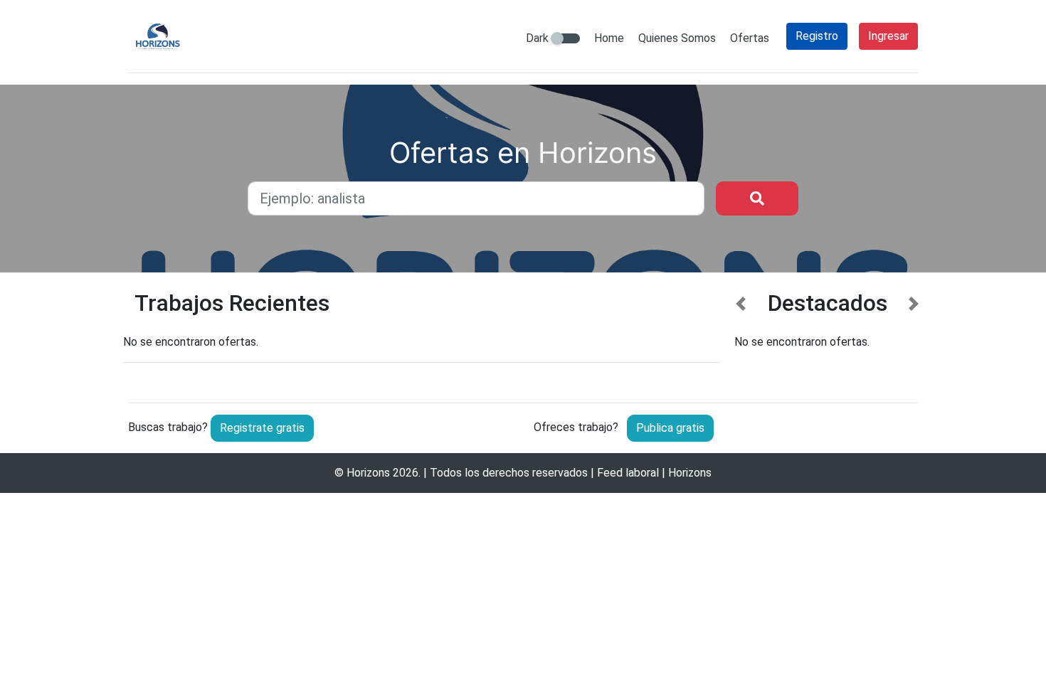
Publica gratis (670, 428)
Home (609, 38)
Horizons (368, 472)
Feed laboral (628, 472)
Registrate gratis (262, 428)
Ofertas (749, 38)
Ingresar (888, 36)
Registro (817, 36)
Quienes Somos (677, 38)
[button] (741, 335)
